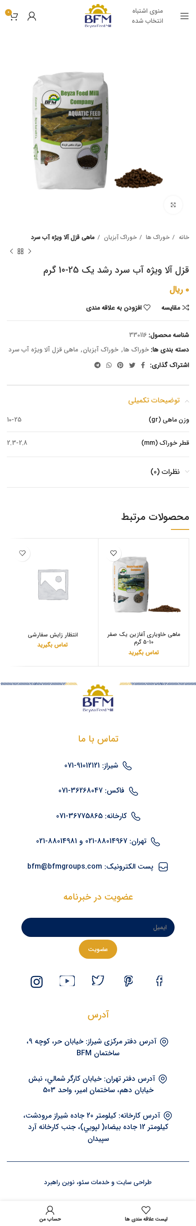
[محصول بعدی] (11, 251)
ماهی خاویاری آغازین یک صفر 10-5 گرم (144, 638)
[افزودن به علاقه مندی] (113, 553)
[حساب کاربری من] (32, 16)
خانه (183, 237)
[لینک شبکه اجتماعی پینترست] (120, 365)
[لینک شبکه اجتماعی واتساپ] (108, 365)
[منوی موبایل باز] (184, 16)
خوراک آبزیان (119, 237)
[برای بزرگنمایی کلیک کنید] (173, 205)
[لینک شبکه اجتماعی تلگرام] (97, 365)
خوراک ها (157, 237)
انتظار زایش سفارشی (53, 635)
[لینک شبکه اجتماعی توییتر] (132, 365)
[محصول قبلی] (29, 251)
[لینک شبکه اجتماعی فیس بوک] (143, 365)
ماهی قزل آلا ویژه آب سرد (63, 237)
